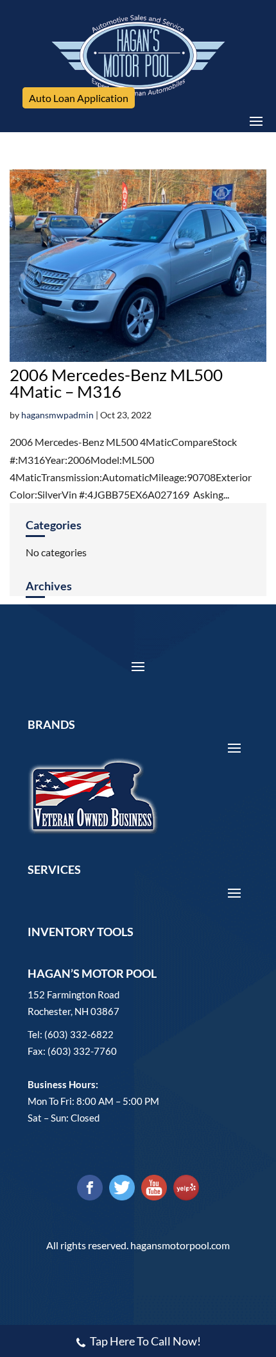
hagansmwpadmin (57, 414)
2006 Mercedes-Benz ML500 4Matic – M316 (116, 383)
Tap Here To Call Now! (145, 1341)
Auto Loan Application (78, 98)
